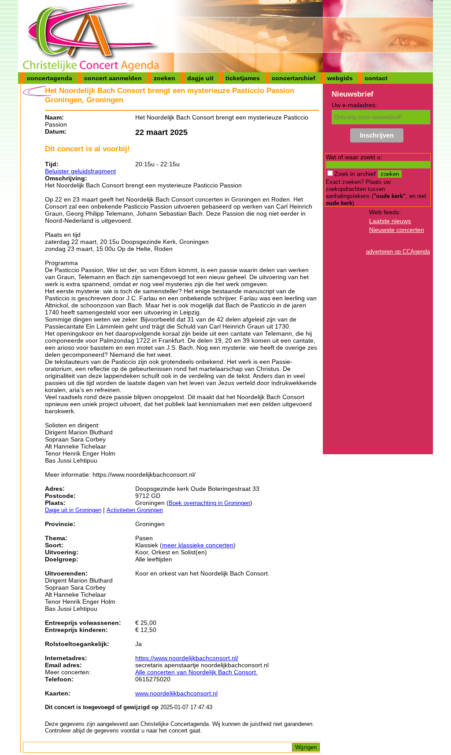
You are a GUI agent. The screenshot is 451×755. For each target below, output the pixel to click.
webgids (340, 78)
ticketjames (243, 78)
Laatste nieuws (390, 220)
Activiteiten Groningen (135, 510)
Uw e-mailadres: (354, 104)
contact (376, 78)
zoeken (164, 78)
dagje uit (200, 78)
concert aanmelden (113, 78)
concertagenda (49, 78)
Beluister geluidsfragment (80, 171)
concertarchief (293, 78)
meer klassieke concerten (197, 545)
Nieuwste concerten (396, 229)
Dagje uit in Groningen (73, 510)
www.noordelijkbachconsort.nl (176, 693)
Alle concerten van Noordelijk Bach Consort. (196, 672)
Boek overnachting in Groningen (209, 503)
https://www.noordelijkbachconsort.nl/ (186, 658)
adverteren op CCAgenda (398, 251)
